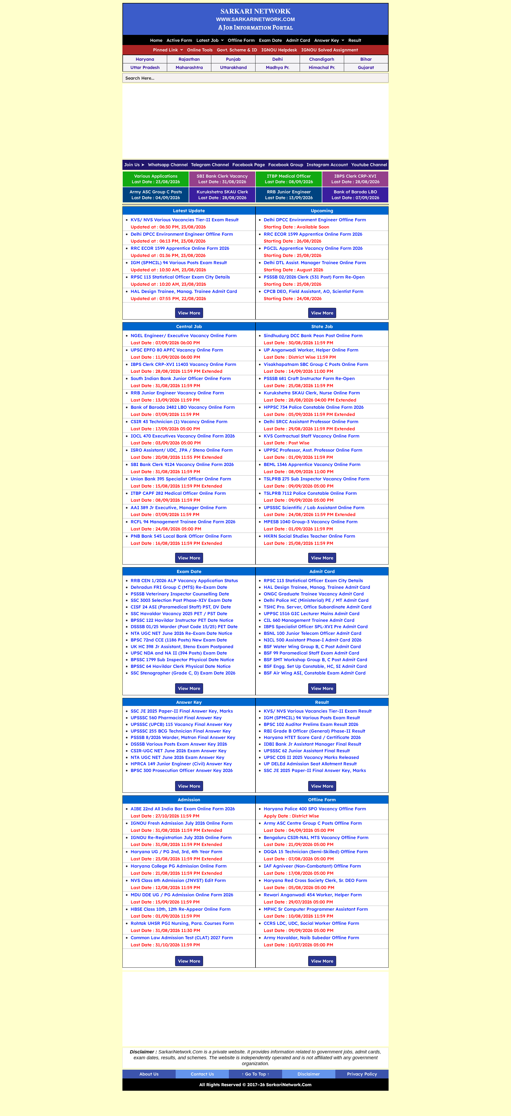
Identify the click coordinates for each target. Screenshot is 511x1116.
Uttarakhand (233, 67)
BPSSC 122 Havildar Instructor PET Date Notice (182, 620)
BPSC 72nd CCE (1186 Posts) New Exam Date (179, 640)
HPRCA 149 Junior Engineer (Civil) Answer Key (181, 763)
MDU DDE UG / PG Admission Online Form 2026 (182, 894)
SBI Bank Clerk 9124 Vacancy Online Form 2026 (182, 464)
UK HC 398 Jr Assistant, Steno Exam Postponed (182, 646)
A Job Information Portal (255, 27)
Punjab (233, 59)
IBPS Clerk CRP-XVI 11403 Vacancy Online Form (183, 364)
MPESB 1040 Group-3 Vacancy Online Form (310, 521)
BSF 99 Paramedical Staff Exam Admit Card (311, 653)
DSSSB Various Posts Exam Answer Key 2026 (179, 744)
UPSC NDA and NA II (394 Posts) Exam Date (179, 653)
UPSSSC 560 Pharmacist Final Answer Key (176, 717)
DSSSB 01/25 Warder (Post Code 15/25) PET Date (184, 626)
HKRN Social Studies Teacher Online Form (309, 536)
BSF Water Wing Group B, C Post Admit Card (312, 646)
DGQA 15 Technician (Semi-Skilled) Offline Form (316, 851)
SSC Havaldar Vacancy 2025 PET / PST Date (179, 613)
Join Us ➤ (134, 164)
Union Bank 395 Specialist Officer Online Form (181, 478)
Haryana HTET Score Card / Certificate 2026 (312, 737)
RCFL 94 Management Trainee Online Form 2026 (183, 521)
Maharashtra (189, 67)
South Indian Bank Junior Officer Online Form (181, 378)
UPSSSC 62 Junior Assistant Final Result (307, 750)
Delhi (277, 59)
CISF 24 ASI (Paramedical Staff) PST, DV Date (181, 607)
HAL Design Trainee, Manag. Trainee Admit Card (184, 291)
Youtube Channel (369, 164)
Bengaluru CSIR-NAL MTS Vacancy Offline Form (316, 837)
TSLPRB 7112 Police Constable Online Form (310, 493)
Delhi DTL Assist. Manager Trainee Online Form (315, 262)
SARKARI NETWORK (256, 11)
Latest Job (207, 40)
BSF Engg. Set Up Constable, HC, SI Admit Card (315, 666)
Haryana (145, 59)
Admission (189, 799)
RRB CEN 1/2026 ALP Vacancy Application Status (184, 580)
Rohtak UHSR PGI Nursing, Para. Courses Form (182, 923)
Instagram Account (327, 164)
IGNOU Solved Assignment (329, 49)
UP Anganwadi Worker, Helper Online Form (311, 350)
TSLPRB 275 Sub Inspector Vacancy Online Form (316, 478)
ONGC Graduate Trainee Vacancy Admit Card (314, 593)
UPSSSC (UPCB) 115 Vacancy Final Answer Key (181, 724)
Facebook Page (248, 164)
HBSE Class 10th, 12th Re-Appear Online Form (180, 909)
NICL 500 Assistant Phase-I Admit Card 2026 (312, 640)
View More (189, 313)
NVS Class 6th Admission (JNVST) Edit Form (178, 880)
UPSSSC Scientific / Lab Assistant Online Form (314, 507)
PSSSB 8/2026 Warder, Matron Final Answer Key (183, 737)
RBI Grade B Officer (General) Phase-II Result (314, 731)
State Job (322, 326)
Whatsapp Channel (168, 164)
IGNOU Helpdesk (279, 49)
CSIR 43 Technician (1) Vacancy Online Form (179, 421)
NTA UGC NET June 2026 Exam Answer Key (177, 757)
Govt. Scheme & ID (237, 49)
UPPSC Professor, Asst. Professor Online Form (313, 450)
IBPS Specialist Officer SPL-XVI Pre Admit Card (316, 626)
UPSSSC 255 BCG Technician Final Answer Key (181, 731)
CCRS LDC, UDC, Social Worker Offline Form (311, 923)
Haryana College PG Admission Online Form (178, 866)
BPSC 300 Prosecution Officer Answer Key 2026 (182, 770)
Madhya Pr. (277, 67)
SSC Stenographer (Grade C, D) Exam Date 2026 (183, 673)
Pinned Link (165, 49)
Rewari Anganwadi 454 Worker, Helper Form (313, 894)
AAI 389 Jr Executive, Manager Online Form (178, 507)
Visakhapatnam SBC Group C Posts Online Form (316, 364)
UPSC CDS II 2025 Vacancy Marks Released (311, 757)
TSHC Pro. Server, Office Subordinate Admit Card (318, 607)
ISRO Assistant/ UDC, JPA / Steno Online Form (182, 450)
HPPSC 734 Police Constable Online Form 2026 (314, 407)
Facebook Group (285, 164)
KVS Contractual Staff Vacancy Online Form (311, 436)
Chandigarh (321, 59)
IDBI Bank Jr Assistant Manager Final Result (312, 744)
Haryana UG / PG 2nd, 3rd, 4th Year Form (176, 851)
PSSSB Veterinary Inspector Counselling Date (180, 593)
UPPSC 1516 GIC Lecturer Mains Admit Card (312, 613)
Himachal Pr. (322, 67)
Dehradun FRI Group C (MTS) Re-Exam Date (179, 587)
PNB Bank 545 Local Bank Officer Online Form (181, 536)
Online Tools (200, 49)
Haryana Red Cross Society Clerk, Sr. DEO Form (315, 880)
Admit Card (298, 40)
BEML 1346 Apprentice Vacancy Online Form (312, 464)
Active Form (179, 40)
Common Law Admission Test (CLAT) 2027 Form (182, 937)
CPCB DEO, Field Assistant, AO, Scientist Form (313, 291)
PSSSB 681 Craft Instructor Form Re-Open (309, 378)
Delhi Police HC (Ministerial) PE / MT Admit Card (316, 600)
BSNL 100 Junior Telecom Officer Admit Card (312, 633)
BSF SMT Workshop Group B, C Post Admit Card (315, 659)
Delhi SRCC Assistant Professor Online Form (311, 421)
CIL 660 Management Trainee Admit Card (309, 620)
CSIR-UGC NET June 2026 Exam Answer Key (178, 750)
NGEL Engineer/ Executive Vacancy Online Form (184, 335)
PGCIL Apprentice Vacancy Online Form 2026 (313, 248)
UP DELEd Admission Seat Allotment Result (310, 763)
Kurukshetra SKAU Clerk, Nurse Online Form (312, 392)
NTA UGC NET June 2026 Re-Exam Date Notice (181, 633)
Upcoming (322, 210)
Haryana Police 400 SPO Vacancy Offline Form (315, 808)
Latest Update (189, 210)
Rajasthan (189, 59)
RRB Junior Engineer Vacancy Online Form (177, 392)
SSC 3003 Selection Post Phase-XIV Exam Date (181, 600)
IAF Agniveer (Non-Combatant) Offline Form (312, 866)
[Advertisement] (255, 121)
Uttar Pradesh (145, 67)
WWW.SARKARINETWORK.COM (255, 19)
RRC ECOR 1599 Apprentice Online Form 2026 (180, 248)
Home (156, 40)
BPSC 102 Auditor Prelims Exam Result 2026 (311, 724)
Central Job (189, 326)
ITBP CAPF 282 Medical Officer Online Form (178, 493)
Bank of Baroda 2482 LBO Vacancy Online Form (183, 407)
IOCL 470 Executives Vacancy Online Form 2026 (183, 436)
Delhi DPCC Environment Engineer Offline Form (182, 234)
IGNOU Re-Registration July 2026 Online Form (181, 837)
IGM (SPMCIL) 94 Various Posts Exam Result (179, 262)
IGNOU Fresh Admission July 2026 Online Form (182, 823)
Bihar (366, 59)
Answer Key (326, 40)
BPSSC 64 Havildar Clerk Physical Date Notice (181, 666)
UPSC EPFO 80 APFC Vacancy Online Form (177, 350)
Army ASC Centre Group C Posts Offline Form (313, 823)
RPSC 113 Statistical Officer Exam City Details (180, 277)
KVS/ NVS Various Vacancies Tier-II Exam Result (184, 219)
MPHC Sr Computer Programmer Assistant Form (316, 909)
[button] (210, 40)
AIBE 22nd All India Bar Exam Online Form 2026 (183, 808)
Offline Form (241, 40)
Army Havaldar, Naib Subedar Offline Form (311, 937)
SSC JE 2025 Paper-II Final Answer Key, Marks (182, 711)
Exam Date (270, 40)
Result (354, 40)
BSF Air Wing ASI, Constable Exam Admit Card (315, 673)
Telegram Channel (210, 164)
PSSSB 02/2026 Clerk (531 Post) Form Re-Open (314, 277)
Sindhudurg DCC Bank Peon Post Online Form (313, 335)
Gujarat (366, 67)
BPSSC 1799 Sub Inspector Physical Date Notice (182, 659)
